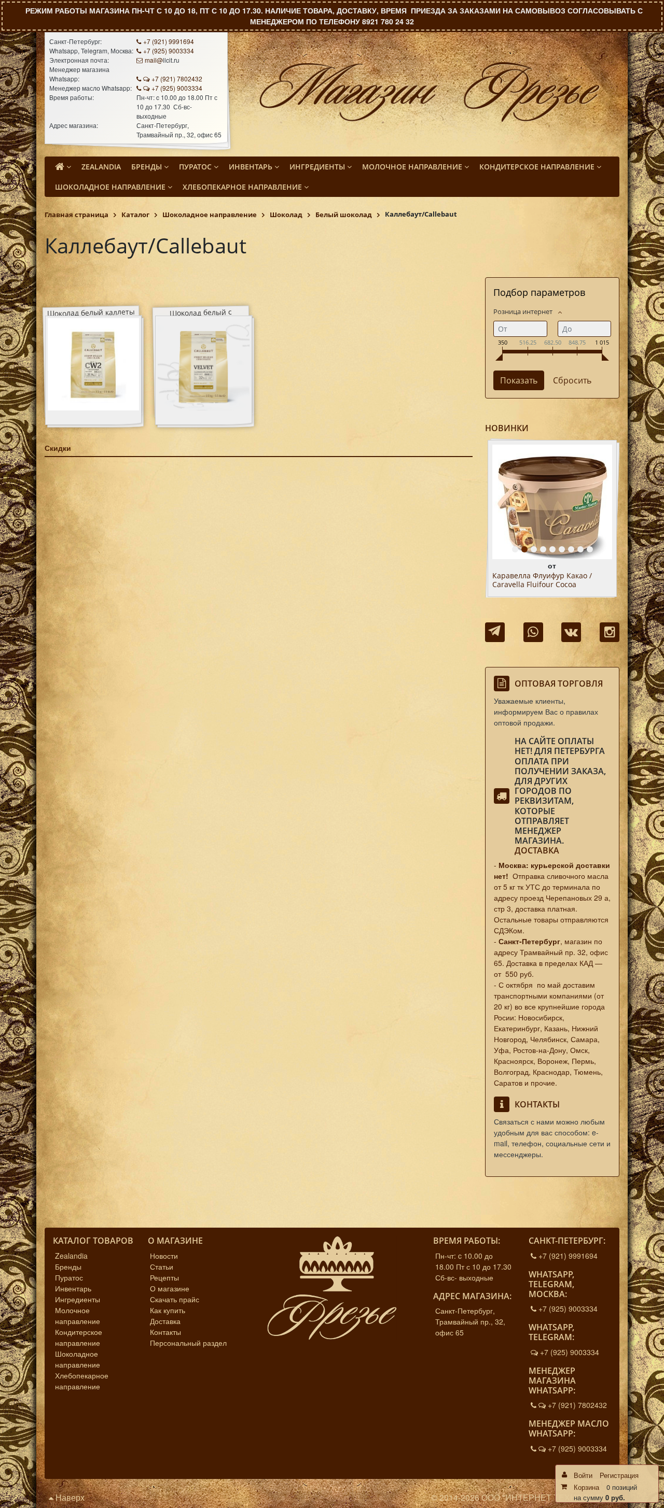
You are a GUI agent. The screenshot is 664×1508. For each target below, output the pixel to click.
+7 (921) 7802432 (176, 78)
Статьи (161, 1266)
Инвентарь (73, 1288)
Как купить (167, 1310)
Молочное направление (77, 1315)
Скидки (58, 448)
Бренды (68, 1266)
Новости (164, 1255)
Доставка (537, 850)
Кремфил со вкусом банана (540, 576)
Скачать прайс (174, 1299)
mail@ (154, 59)
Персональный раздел (188, 1343)
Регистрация (619, 1475)
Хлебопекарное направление (81, 1380)
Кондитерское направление (78, 1337)
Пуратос (69, 1277)
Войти (583, 1475)
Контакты (165, 1332)
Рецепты (164, 1277)
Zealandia (71, 1255)
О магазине (169, 1288)
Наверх (69, 1497)
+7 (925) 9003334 (168, 50)
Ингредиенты (77, 1299)
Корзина (586, 1487)
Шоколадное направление (77, 1359)
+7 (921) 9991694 (168, 41)
